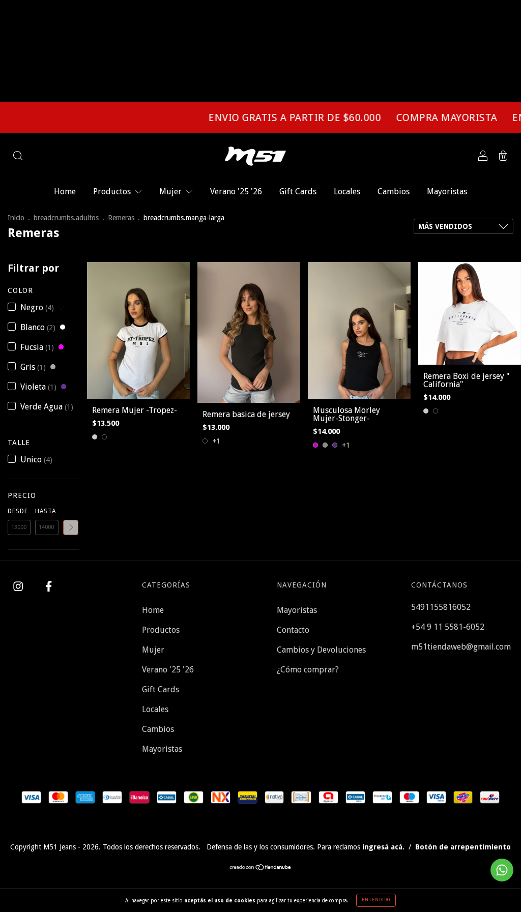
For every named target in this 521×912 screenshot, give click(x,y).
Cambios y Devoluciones (321, 650)
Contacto (293, 630)
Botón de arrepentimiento (463, 847)
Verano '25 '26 (236, 191)
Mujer (171, 191)
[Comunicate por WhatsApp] (501, 870)
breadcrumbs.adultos (66, 218)
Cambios (394, 191)
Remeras (121, 218)
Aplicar (70, 527)
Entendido (376, 900)
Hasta (45, 511)
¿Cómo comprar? (308, 669)
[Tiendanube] (261, 868)
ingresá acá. (383, 847)
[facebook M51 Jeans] (48, 587)
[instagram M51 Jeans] (19, 587)
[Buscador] (18, 157)
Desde (18, 511)
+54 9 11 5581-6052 (447, 627)
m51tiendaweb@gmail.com (461, 647)
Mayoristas (447, 191)
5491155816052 (441, 607)
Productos (113, 191)
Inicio (16, 218)
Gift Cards (297, 191)
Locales (347, 191)
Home (65, 191)
